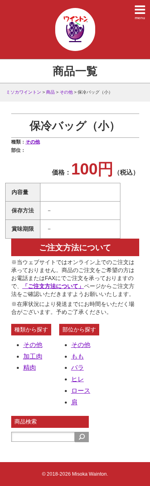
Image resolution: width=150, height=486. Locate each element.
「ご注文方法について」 (53, 286)
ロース (80, 390)
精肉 (29, 367)
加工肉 (32, 356)
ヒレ (77, 379)
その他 (33, 142)
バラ (77, 367)
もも (77, 356)
